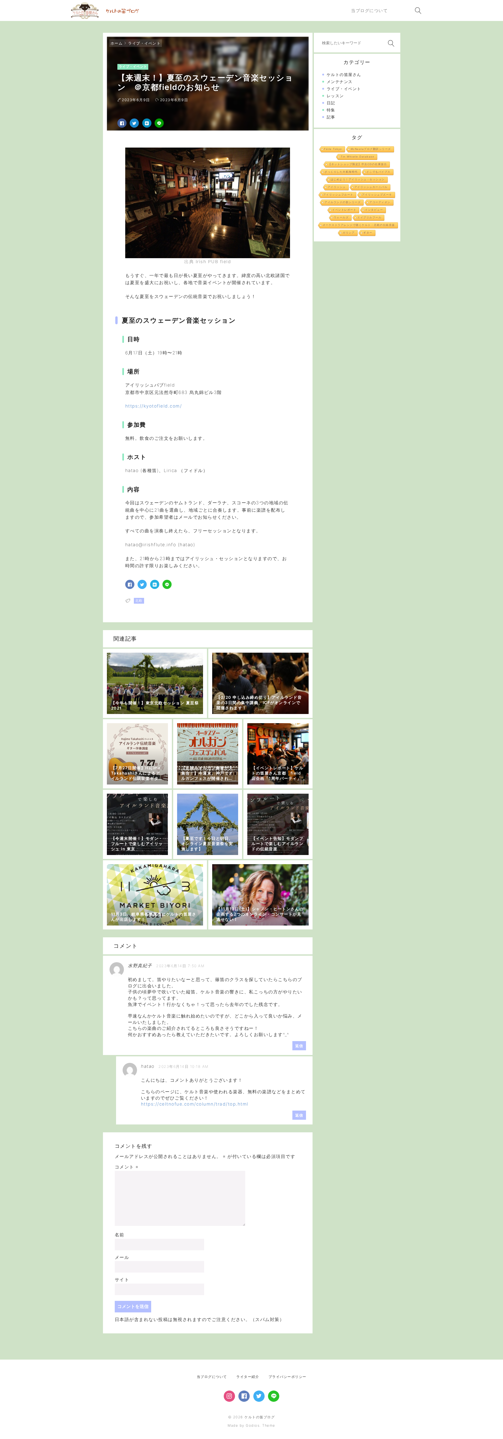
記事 (331, 117)
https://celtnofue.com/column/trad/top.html (194, 1104)
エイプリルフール (369, 217)
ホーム (117, 43)
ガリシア (349, 232)
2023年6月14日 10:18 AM (183, 1066)
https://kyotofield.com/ (153, 406)
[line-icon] (273, 1396)
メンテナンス (340, 81)
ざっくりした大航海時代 (341, 171)
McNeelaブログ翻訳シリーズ (371, 149)
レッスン (335, 95)
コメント (127, 1167)
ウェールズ (341, 217)
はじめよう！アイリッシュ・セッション (358, 179)
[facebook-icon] (244, 1396)
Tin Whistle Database (357, 156)
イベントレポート (344, 209)
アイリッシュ (337, 187)
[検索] (390, 43)
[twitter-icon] (259, 1396)
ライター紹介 (247, 1377)
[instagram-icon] (229, 1396)
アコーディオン (380, 202)
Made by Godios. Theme (251, 1425)
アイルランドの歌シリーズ (343, 202)
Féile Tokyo (333, 149)
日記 (331, 102)
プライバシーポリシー (288, 1377)
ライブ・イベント (144, 43)
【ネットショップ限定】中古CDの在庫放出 (357, 164)
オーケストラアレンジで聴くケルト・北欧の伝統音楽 (359, 225)
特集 (331, 109)
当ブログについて (212, 1377)
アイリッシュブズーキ (377, 194)
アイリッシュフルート (338, 194)
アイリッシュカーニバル (371, 187)
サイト (122, 1279)
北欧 (139, 600)
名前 (119, 1234)
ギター (368, 232)
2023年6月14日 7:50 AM (180, 966)
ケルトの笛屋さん (344, 74)
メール (122, 1257)
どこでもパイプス (379, 171)
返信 (299, 1045)
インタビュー (374, 209)
